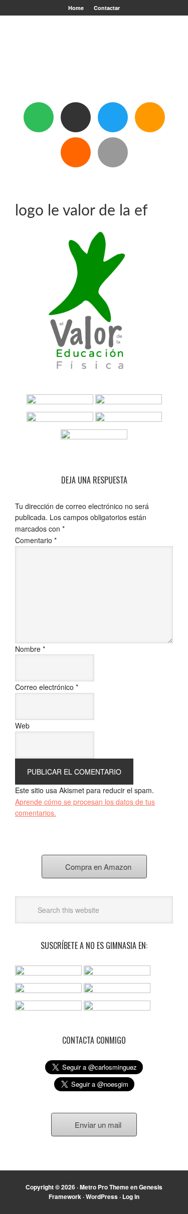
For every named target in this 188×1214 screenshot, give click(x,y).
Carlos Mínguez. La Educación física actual (94, 62)
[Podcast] (76, 117)
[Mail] (113, 152)
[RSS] (76, 152)
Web (22, 725)
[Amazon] (150, 117)
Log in (130, 1196)
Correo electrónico (46, 687)
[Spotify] (39, 117)
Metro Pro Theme (104, 1186)
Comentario (36, 540)
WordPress (102, 1196)
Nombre (30, 649)
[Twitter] (113, 117)
